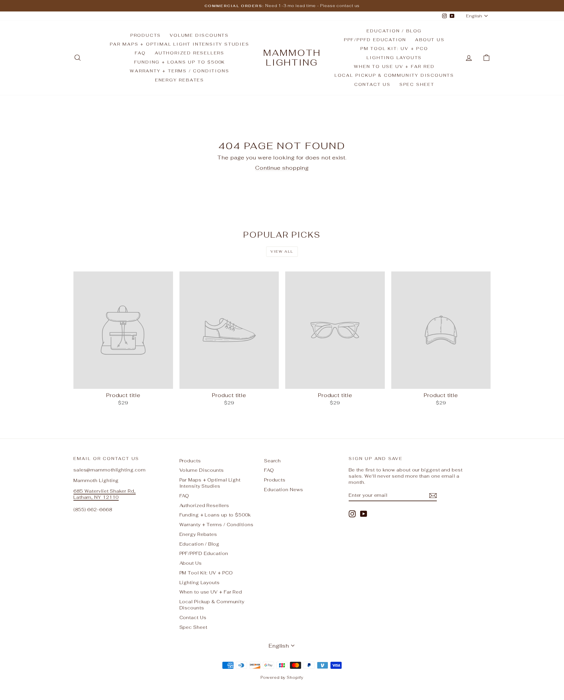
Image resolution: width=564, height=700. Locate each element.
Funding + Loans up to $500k (179, 62)
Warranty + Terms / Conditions (179, 71)
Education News (283, 489)
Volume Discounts (199, 35)
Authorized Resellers (189, 53)
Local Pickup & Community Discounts (394, 75)
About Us (429, 39)
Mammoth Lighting (292, 57)
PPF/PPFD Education (375, 39)
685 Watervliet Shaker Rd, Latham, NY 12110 (104, 494)
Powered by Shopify (282, 677)
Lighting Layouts (394, 57)
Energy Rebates (179, 80)
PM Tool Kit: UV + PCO (394, 48)
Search (272, 461)
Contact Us (372, 84)
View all (282, 251)
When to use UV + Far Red (394, 66)
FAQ (140, 53)
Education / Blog (394, 31)
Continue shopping (282, 167)
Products (145, 35)
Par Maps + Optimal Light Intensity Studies (179, 44)
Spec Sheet (417, 84)
